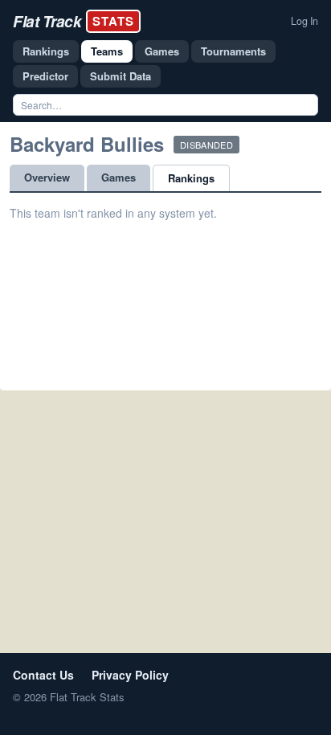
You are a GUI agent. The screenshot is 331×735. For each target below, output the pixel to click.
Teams (107, 51)
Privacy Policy (130, 675)
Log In (304, 21)
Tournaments (233, 51)
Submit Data (120, 76)
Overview (47, 177)
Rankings (45, 51)
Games (162, 51)
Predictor (45, 76)
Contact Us (43, 675)
